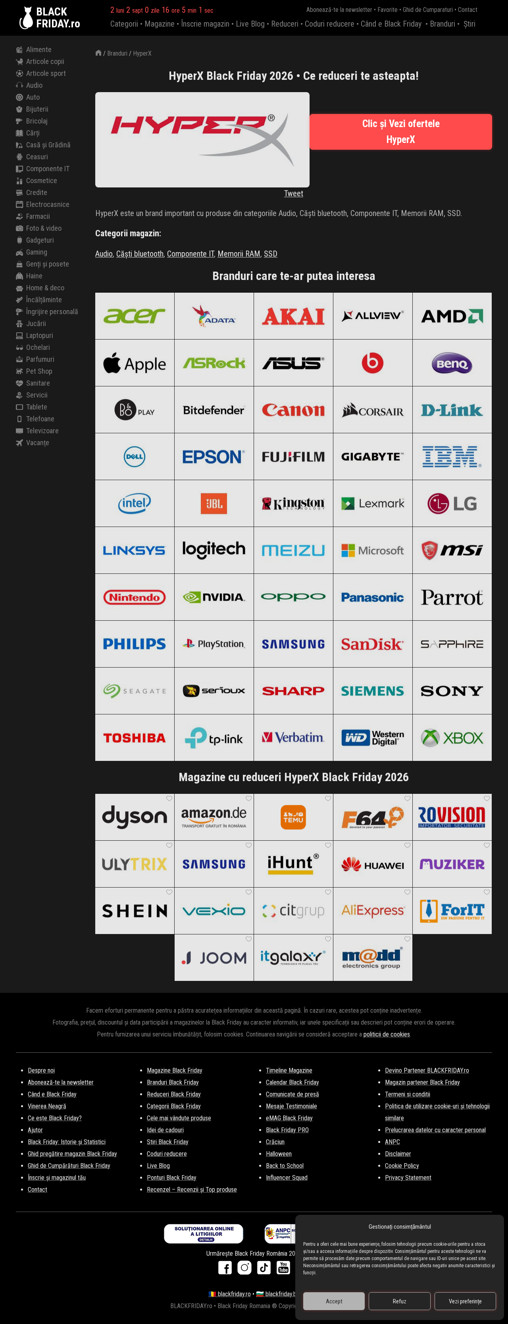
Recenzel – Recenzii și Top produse (192, 1189)
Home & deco (45, 288)
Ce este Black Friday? (55, 1118)
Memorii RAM (238, 254)
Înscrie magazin (205, 24)
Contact (467, 10)
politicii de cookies (387, 1034)
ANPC (392, 1142)
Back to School (285, 1166)
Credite (36, 192)
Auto (33, 97)
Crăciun (275, 1142)
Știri (469, 24)
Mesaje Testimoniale (291, 1106)
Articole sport (46, 73)
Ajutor (35, 1130)
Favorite (387, 10)
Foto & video (44, 228)
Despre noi (41, 1070)
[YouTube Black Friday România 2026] (283, 1270)
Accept (334, 1301)
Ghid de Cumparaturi (428, 10)
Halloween (279, 1154)
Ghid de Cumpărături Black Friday (69, 1166)
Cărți (33, 133)
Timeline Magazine (289, 1070)
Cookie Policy (402, 1166)
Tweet (293, 193)
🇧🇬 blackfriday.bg (278, 1294)
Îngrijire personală (52, 311)
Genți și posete (47, 264)
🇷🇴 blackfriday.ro (229, 1294)
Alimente (39, 49)
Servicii (37, 395)
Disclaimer (398, 1154)
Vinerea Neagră (47, 1106)
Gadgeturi (40, 240)
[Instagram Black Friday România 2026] (246, 1270)
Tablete (36, 407)
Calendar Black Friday (292, 1082)
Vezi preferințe (465, 1301)
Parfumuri (40, 359)
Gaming (36, 252)
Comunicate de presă (292, 1094)
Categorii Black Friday (174, 1106)
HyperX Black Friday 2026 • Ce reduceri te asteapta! (294, 76)
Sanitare (38, 383)
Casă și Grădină (48, 145)
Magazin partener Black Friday (422, 1082)
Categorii (124, 24)
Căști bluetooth (140, 254)
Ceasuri (37, 156)
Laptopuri (39, 335)
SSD (270, 254)
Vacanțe (37, 442)
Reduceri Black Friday (174, 1094)
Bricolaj (37, 121)
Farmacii (38, 216)
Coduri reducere (329, 24)
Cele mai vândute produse (179, 1118)
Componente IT (47, 168)
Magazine (159, 24)
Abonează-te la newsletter (339, 10)
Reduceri (284, 24)
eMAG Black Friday (289, 1118)
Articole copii (45, 61)
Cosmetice (41, 180)
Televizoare (42, 431)
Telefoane (40, 419)
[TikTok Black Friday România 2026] (265, 1270)
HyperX (142, 53)
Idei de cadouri (165, 1130)
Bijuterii (37, 109)
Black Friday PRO (287, 1130)
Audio (34, 85)
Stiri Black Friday (168, 1142)
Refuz (399, 1301)
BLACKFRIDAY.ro (58, 18)
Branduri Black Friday (173, 1082)
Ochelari (38, 347)
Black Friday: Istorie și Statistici (67, 1142)
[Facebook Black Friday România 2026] (227, 1270)
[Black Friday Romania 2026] (27, 18)
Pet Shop (39, 371)
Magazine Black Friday (174, 1070)
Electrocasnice (47, 204)
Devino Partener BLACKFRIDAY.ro (427, 1070)
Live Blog (250, 24)
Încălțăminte (44, 299)
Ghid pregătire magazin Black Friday (72, 1154)
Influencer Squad (287, 1177)
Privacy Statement (408, 1177)
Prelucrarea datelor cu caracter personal (435, 1130)
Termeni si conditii (407, 1094)
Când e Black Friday (391, 24)
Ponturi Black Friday (171, 1177)
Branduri (442, 24)
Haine (34, 276)
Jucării (36, 323)
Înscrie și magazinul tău (57, 1177)
